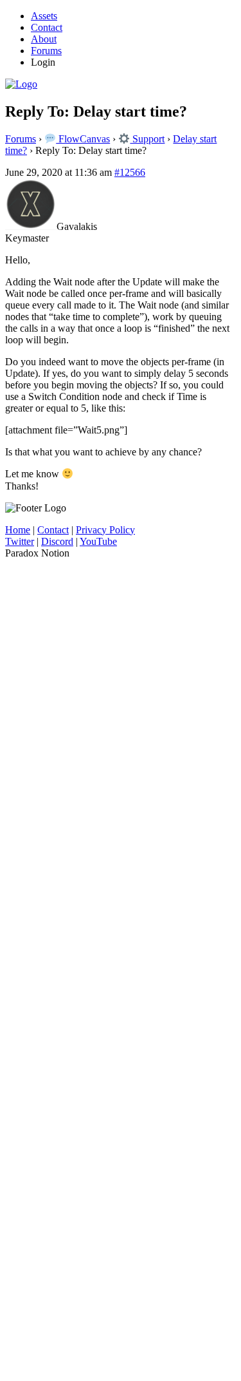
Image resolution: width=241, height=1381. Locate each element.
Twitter (19, 541)
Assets (44, 15)
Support (147, 138)
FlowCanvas (83, 138)
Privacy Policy (105, 529)
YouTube (98, 541)
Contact (46, 27)
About (44, 38)
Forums (46, 50)
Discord (57, 541)
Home (17, 529)
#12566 (129, 172)
